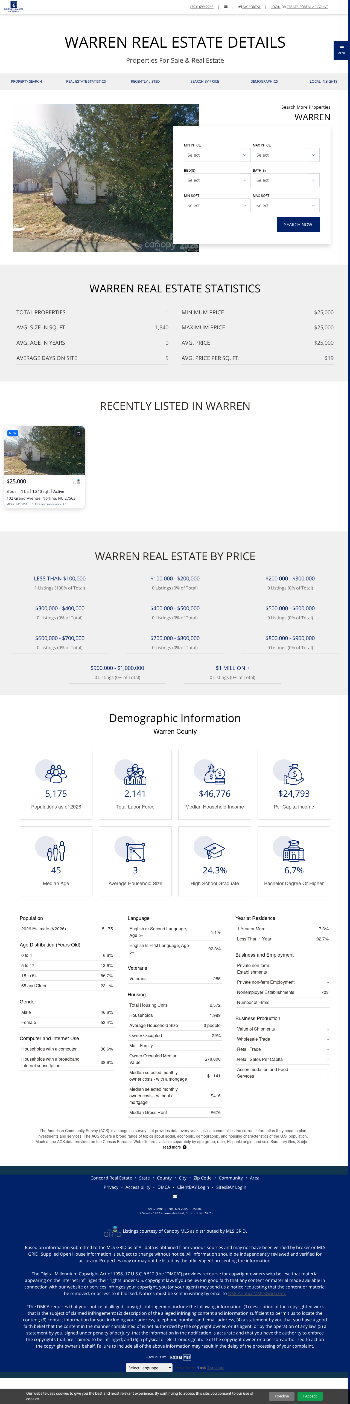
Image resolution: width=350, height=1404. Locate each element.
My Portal (251, 6)
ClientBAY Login (193, 1187)
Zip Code (203, 1178)
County (164, 1178)
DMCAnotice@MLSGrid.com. (257, 1293)
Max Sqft (261, 195)
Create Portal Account (307, 6)
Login (276, 6)
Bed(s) (189, 170)
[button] (342, 50)
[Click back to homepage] (11, 6)
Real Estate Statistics (86, 81)
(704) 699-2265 (202, 6)
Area (254, 1178)
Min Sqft (191, 195)
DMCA (164, 1187)
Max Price (262, 145)
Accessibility (138, 1187)
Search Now (298, 224)
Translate (215, 1367)
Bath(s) (259, 170)
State (144, 1178)
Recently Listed (145, 81)
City (182, 1178)
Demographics (264, 81)
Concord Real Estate (111, 1178)
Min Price (192, 145)
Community (231, 1178)
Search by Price (205, 81)
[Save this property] (78, 433)
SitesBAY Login (231, 1187)
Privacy (111, 1187)
